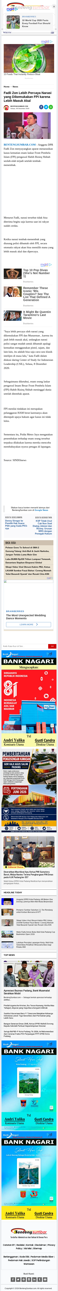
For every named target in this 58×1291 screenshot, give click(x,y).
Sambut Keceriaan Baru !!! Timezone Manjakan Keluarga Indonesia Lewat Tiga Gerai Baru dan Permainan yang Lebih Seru (28, 1015)
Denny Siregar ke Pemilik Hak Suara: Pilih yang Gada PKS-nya (16, 524)
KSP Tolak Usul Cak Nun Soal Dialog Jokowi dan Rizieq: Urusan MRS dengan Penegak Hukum (42, 527)
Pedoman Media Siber (42, 1256)
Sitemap (37, 1248)
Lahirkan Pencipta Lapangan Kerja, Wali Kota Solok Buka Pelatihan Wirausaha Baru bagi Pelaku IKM (34, 945)
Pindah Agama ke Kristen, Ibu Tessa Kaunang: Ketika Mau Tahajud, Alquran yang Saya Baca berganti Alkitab (29, 1006)
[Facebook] (13, 1279)
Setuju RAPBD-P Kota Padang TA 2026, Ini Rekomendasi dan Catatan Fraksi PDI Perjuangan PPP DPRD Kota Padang (28, 1033)
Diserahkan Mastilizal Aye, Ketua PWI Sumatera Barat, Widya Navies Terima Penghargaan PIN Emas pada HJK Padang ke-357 (28, 875)
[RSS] (45, 1279)
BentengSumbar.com (27, 1288)
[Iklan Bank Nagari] (29, 1130)
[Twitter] (18, 1279)
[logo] (29, 1233)
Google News (41, 510)
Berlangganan (11, 1256)
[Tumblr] (39, 1279)
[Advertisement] (28, 194)
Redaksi (20, 1244)
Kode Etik (24, 1256)
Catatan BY (9, 1244)
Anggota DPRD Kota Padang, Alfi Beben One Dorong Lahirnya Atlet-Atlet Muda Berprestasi (34, 900)
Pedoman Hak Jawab (19, 1260)
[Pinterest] (23, 1279)
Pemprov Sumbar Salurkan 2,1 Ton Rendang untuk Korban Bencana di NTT (34, 911)
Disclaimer (40, 1244)
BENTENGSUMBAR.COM (20, 144)
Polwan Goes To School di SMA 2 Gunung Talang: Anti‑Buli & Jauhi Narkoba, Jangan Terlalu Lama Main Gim (27, 551)
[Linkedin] (34, 1279)
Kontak (29, 1244)
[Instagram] (29, 1279)
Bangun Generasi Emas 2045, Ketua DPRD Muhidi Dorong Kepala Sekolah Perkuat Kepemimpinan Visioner (28, 1025)
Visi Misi (27, 1248)
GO (52, 646)
